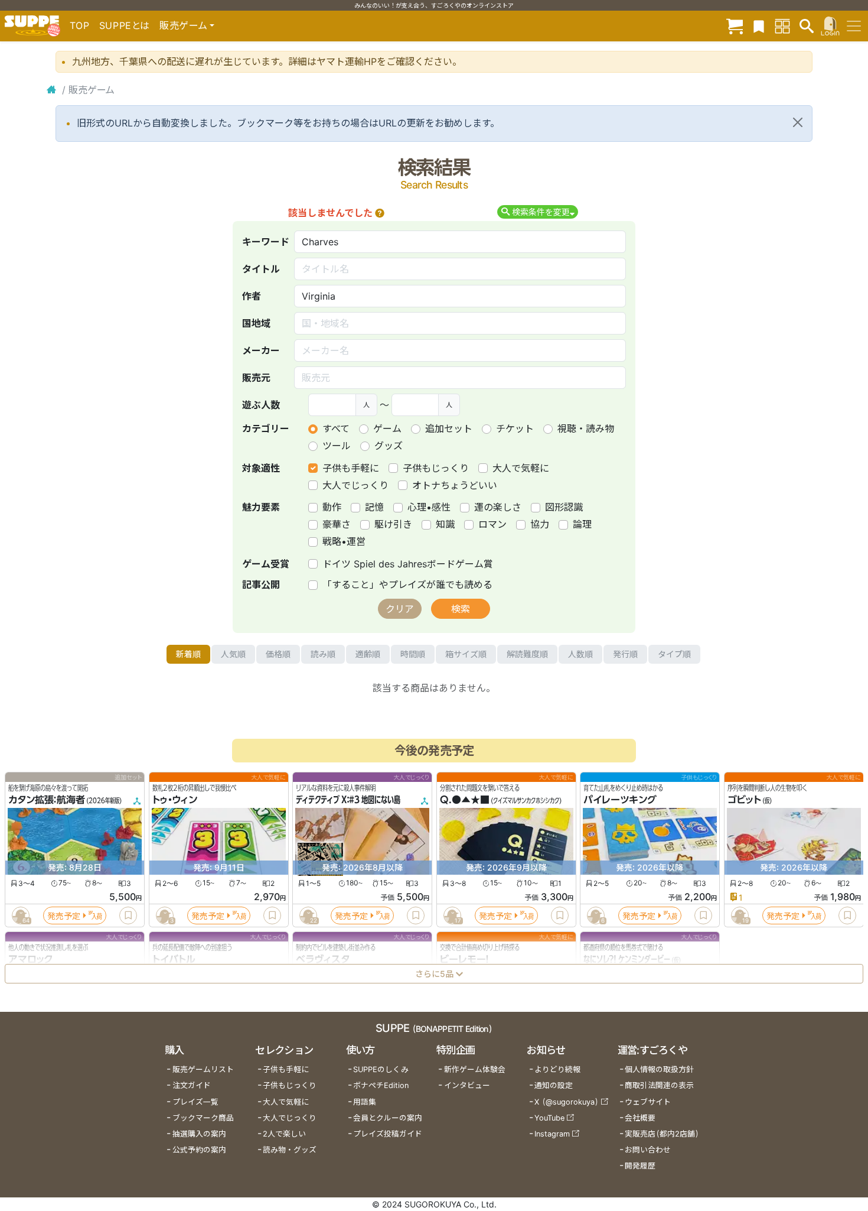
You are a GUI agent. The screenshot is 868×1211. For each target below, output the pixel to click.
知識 (445, 524)
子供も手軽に (350, 468)
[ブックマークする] (128, 915)
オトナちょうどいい (454, 485)
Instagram (552, 1133)
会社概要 (640, 1117)
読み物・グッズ (289, 1149)
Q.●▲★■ (465, 800)
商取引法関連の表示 (659, 1085)
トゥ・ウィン (174, 800)
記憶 (374, 507)
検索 (460, 609)
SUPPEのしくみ (381, 1069)
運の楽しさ (497, 507)
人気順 (233, 654)
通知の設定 (553, 1085)
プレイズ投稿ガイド (387, 1133)
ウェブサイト (648, 1102)
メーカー (261, 350)
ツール (336, 446)
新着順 (188, 654)
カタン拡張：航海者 (46, 800)
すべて (336, 428)
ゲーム (387, 428)
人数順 (580, 654)
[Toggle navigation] (854, 26)
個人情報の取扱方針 (659, 1069)
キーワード (265, 242)
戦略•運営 (344, 541)
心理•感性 (429, 507)
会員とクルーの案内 (387, 1117)
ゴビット (744, 800)
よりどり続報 (557, 1069)
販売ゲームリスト (203, 1069)
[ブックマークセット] (758, 26)
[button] (379, 213)
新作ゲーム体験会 (474, 1069)
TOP (80, 25)
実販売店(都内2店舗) (662, 1133)
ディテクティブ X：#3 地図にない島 (348, 800)
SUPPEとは (124, 25)
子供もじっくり (436, 468)
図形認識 (564, 507)
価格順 (278, 654)
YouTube (549, 1117)
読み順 (323, 654)
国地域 (256, 323)
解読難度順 (527, 654)
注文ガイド (191, 1085)
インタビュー (467, 1085)
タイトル (261, 269)
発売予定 (63, 916)
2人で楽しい (284, 1133)
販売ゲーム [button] (183, 25)
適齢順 (367, 654)
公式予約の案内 (199, 1149)
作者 (251, 296)
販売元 (256, 378)
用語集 (364, 1102)
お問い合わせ (648, 1149)
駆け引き (393, 524)
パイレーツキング (620, 800)
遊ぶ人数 (261, 405)
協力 (539, 524)
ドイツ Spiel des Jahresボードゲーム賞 (407, 564)
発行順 (625, 654)
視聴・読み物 (585, 428)
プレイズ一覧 (195, 1102)
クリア (400, 609)
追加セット (448, 428)
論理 (582, 524)
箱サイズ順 (466, 654)
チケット (515, 428)
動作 (331, 507)
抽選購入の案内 (199, 1133)
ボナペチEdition (381, 1085)
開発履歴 (640, 1165)
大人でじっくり (355, 485)
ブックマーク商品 (203, 1117)
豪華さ (336, 524)
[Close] (798, 122)
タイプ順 (674, 654)
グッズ (388, 446)
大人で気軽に (520, 468)
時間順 (412, 654)
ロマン (492, 524)
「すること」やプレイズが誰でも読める (407, 584)
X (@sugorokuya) (566, 1102)
